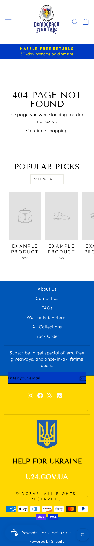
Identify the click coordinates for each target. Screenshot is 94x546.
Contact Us (47, 298)
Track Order (47, 336)
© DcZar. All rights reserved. (45, 496)
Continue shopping (47, 130)
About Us (47, 289)
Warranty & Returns (47, 317)
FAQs (47, 308)
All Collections (47, 326)
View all (47, 179)
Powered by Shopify (47, 541)
